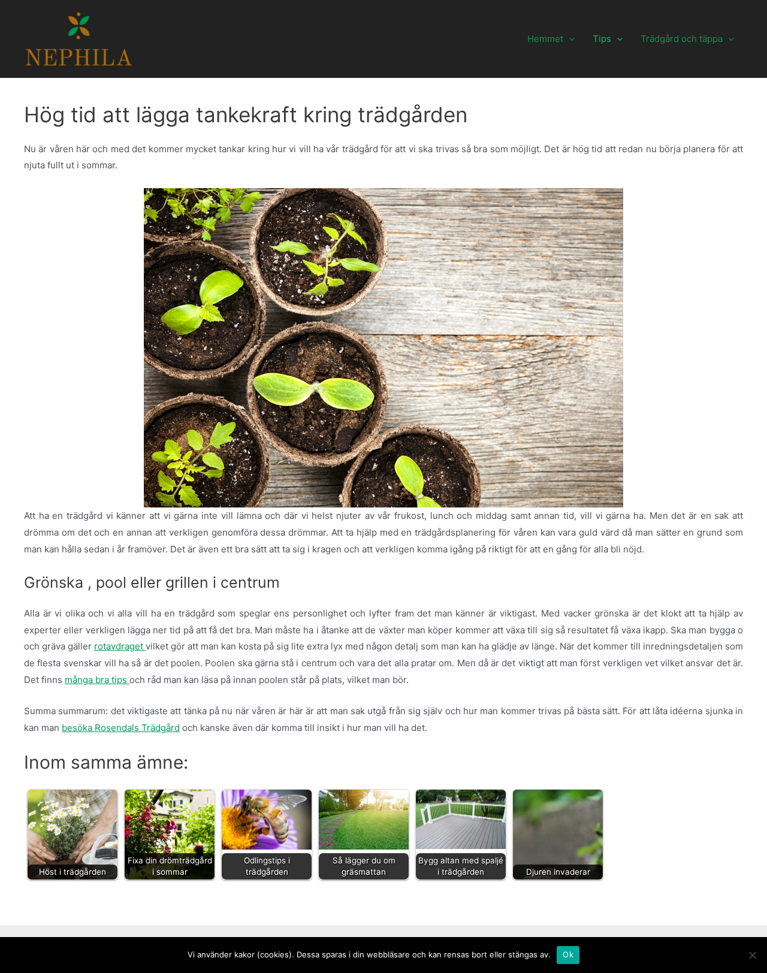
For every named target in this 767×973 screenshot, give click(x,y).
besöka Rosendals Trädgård (121, 727)
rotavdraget (120, 646)
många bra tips (97, 679)
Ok (568, 954)
